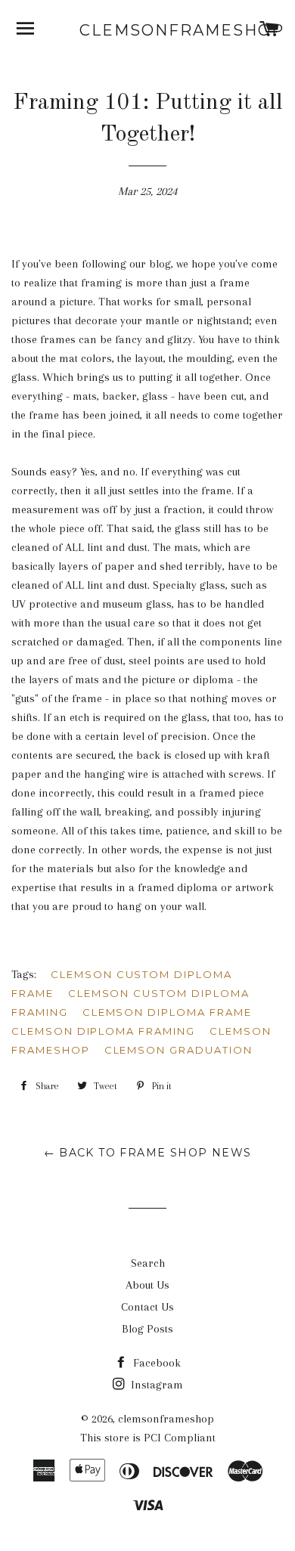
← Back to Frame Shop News (148, 1152)
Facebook (155, 1363)
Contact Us (147, 1307)
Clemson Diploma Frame (167, 1012)
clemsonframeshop (147, 30)
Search (148, 1263)
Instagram (155, 1385)
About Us (147, 1285)
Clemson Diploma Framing (103, 1031)
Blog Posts (147, 1329)
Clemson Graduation (178, 1050)
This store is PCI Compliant (148, 1437)
